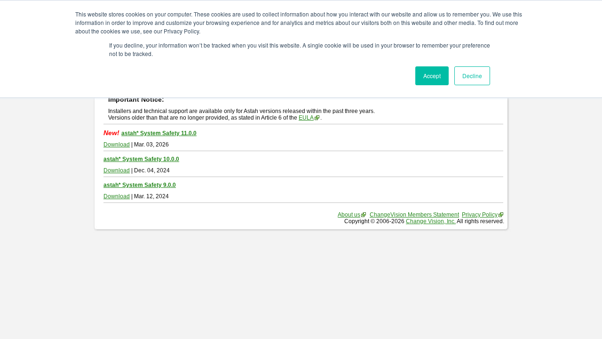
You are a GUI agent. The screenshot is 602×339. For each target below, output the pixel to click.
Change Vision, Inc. (431, 221)
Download (116, 144)
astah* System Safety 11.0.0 (159, 133)
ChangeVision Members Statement (414, 214)
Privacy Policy (480, 214)
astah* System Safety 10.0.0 (141, 159)
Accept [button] (432, 76)
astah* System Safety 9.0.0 (139, 185)
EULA (306, 117)
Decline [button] (472, 76)
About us (349, 214)
